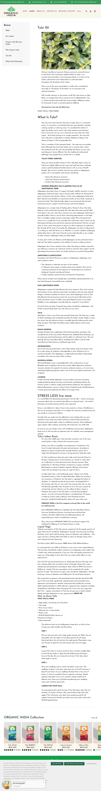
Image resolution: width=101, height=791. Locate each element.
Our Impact (10, 36)
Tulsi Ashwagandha (19, 783)
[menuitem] (79, 11)
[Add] (18, 740)
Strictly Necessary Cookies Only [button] (74, 763)
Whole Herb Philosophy (14, 61)
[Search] (86, 11)
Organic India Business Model (14, 43)
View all (94, 718)
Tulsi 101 (8, 56)
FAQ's (8, 30)
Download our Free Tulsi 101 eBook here (56, 107)
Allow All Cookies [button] (57, 763)
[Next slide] (95, 736)
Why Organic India (12, 50)
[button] (91, 763)
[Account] (90, 11)
